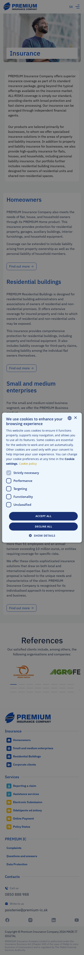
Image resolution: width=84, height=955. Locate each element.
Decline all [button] (43, 526)
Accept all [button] (43, 516)
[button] (42, 535)
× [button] (75, 417)
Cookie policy (28, 464)
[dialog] (42, 477)
